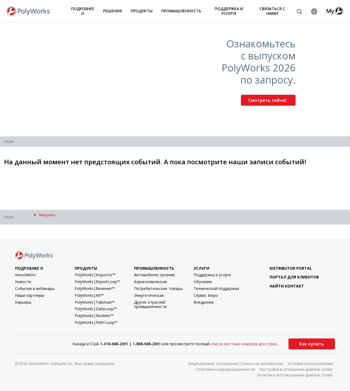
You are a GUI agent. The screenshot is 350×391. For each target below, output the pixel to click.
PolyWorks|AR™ (89, 295)
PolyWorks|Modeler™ (94, 315)
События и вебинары (34, 288)
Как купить (311, 344)
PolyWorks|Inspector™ (95, 274)
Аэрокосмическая (150, 281)
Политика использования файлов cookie (295, 375)
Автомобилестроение (154, 274)
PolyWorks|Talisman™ (95, 302)
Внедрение (204, 302)
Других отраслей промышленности (150, 304)
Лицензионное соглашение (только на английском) (235, 363)
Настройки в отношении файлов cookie (296, 369)
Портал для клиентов (294, 277)
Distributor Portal (291, 268)
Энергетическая (149, 295)
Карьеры (23, 302)
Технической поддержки (216, 288)
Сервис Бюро (206, 295)
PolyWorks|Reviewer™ (95, 288)
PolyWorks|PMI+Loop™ (96, 322)
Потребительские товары (158, 288)
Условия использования (310, 363)
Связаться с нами (272, 11)
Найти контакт (287, 286)
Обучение (203, 281)
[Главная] (28, 11)
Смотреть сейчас (268, 100)
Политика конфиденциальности (225, 369)
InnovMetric (25, 274)
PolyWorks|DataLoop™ (96, 308)
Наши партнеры (29, 295)
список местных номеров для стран (244, 343)
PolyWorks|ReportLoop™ (97, 281)
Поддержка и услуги (212, 274)
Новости (23, 281)
